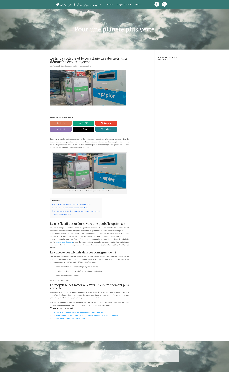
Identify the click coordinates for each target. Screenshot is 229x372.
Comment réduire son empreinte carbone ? (68, 318)
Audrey (56, 66)
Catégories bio (122, 4)
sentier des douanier (64, 242)
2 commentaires (85, 66)
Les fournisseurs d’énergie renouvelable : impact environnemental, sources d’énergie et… (86, 315)
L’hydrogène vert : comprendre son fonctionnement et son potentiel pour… (80, 312)
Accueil (110, 4)
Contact (137, 4)
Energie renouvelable (69, 66)
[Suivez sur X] (164, 4)
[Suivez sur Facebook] (156, 4)
